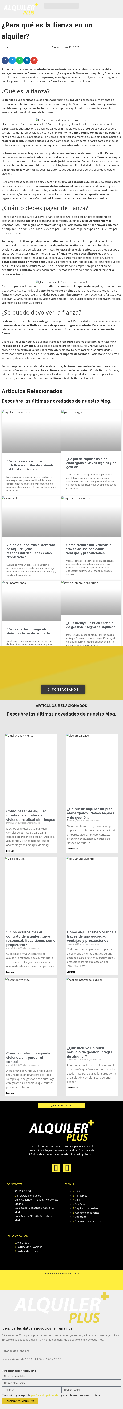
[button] (61, 6)
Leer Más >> (11, 851)
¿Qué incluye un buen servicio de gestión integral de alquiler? (90, 625)
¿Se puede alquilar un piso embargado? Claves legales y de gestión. (91, 463)
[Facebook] (56, 1168)
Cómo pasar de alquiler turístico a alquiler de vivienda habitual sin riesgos (30, 465)
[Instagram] (67, 1168)
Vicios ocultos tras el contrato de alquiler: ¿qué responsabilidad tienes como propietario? (30, 551)
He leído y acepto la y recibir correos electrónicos (52, 1395)
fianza (9, 100)
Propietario (12, 1371)
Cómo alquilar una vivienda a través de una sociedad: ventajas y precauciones (88, 549)
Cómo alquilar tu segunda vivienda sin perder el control (29, 631)
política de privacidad (46, 1395)
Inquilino (30, 1371)
